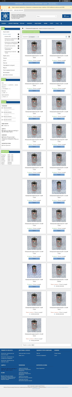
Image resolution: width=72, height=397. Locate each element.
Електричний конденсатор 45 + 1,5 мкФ (59, 195)
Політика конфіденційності (63, 387)
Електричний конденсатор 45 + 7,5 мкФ (59, 279)
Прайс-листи (6, 55)
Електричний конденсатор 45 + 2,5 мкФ (34, 223)
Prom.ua (42, 386)
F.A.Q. (57, 23)
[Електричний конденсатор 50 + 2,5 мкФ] (59, 243)
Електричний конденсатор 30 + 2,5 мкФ (59, 83)
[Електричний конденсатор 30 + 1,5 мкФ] (34, 75)
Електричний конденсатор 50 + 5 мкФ (34, 307)
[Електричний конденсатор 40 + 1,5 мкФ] (34, 159)
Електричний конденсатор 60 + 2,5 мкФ (34, 334)
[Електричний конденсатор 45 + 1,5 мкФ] (59, 187)
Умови (45, 23)
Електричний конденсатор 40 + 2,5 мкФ (59, 167)
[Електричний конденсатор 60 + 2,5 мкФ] (34, 325)
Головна (3, 23)
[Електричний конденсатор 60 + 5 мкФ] (34, 271)
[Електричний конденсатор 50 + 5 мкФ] (34, 299)
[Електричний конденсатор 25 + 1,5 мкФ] (34, 47)
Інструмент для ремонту (10, 45)
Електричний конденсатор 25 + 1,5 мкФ (34, 55)
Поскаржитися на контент (52, 387)
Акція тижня (38, 23)
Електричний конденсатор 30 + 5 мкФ (34, 111)
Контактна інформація (41, 355)
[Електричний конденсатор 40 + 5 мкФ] (34, 187)
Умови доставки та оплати (24, 353)
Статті (51, 23)
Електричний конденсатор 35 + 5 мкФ (59, 139)
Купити (34, 62)
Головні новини (57, 353)
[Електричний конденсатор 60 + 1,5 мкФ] (59, 299)
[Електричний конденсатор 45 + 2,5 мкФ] (34, 215)
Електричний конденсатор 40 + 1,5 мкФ (34, 167)
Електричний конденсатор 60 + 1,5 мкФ (59, 307)
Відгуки (5, 67)
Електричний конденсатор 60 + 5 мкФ (34, 279)
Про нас (22, 23)
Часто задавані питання (9, 70)
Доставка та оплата (8, 74)
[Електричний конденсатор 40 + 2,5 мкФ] (59, 159)
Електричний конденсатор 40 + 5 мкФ (34, 195)
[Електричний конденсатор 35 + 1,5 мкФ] (59, 103)
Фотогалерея (6, 72)
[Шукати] (56, 16)
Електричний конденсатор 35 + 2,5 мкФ (34, 139)
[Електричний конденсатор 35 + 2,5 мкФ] (34, 131)
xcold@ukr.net (6, 125)
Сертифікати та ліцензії (8, 65)
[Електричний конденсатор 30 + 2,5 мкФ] (59, 75)
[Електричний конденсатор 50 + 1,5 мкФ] (34, 243)
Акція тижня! (6, 31)
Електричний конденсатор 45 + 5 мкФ (59, 223)
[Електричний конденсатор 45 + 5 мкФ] (59, 215)
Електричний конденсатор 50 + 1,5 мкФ (34, 251)
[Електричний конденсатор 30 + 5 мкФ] (34, 103)
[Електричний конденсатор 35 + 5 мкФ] (59, 131)
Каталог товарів (13, 23)
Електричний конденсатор (32, 28)
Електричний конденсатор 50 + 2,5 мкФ (59, 251)
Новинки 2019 (8, 36)
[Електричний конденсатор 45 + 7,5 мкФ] (59, 271)
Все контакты (52, 3)
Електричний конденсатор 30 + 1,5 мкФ (34, 83)
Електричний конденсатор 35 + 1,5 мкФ (59, 111)
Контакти (29, 23)
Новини (5, 58)
